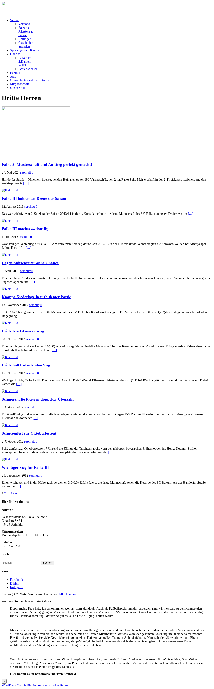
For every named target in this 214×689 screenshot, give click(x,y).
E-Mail (14, 583)
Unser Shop (18, 87)
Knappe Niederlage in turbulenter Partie (36, 297)
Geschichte (25, 42)
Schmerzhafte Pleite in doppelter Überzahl (38, 399)
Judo (13, 76)
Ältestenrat (25, 31)
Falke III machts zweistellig (25, 228)
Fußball (15, 72)
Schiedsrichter (27, 69)
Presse (22, 35)
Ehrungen (24, 39)
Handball (16, 54)
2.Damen (24, 61)
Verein (14, 20)
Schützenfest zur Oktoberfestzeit (29, 433)
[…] (26, 183)
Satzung (23, 27)
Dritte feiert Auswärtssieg (23, 331)
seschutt (25, 172)
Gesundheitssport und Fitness (29, 80)
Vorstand (24, 24)
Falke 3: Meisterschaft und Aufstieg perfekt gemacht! (47, 164)
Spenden (24, 46)
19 (12, 493)
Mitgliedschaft (19, 84)
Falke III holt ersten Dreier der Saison (34, 198)
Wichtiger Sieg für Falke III (25, 467)
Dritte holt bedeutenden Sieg (26, 365)
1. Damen (24, 57)
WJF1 (22, 65)
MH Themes (67, 594)
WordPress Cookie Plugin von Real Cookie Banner (35, 685)
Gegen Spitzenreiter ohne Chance (30, 263)
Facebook (16, 579)
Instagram (16, 587)
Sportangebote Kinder (24, 50)
